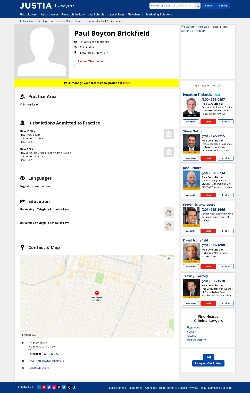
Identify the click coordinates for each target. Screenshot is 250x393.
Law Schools (96, 14)
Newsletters (135, 14)
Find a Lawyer (29, 14)
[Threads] (59, 387)
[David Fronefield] (191, 251)
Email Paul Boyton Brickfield (46, 361)
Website (191, 121)
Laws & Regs (116, 14)
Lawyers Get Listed (208, 363)
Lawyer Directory (38, 21)
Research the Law (73, 14)
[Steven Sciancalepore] (191, 215)
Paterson (192, 335)
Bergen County (74, 21)
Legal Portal (136, 387)
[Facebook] (49, 387)
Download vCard (38, 368)
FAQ (208, 357)
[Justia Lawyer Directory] (36, 6)
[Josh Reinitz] (191, 179)
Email (208, 121)
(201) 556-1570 (213, 281)
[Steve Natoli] (191, 142)
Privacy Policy (197, 387)
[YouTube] (44, 387)
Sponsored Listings (208, 86)
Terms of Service (177, 387)
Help (162, 387)
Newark (191, 331)
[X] (69, 387)
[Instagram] (54, 387)
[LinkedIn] (39, 387)
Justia (23, 21)
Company (151, 387)
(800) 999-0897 (213, 99)
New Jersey (57, 21)
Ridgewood (92, 21)
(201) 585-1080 (213, 245)
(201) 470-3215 (213, 136)
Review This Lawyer (91, 61)
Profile (226, 121)
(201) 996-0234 (213, 173)
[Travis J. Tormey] (191, 287)
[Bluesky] (64, 387)
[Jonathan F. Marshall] (191, 105)
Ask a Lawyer (50, 14)
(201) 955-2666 (213, 209)
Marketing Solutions (159, 14)
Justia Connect (118, 387)
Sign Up (223, 5)
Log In (209, 5)
